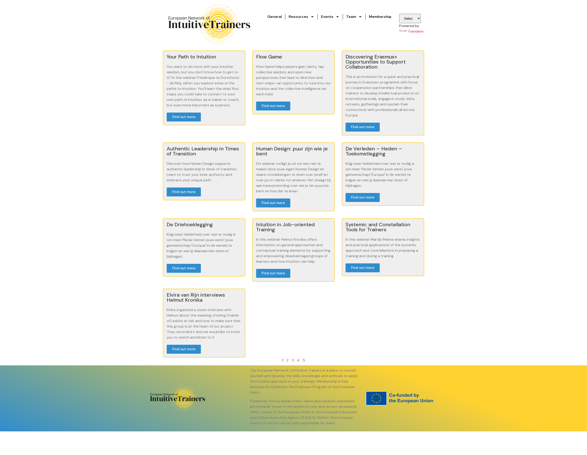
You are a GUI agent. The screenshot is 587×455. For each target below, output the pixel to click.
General (274, 16)
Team (351, 16)
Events (327, 16)
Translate (416, 31)
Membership (380, 16)
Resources (298, 16)
